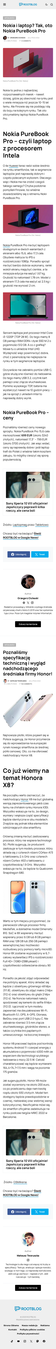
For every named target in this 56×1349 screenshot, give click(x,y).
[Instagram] (24, 1341)
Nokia (6, 245)
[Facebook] (44, 1341)
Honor (24, 799)
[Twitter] (31, 1341)
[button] (4, 4)
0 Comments (26, 41)
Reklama (45, 1325)
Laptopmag (20, 524)
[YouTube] (18, 1341)
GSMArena (20, 1182)
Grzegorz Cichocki (28, 598)
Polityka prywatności (28, 1333)
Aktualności (9, 18)
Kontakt (12, 1329)
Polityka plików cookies (32, 1329)
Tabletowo (42, 524)
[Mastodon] (37, 1341)
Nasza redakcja (29, 1325)
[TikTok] (12, 1341)
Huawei (13, 165)
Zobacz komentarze (28, 624)
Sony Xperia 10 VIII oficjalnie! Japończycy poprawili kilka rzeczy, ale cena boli (27, 507)
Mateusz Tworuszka (28, 1255)
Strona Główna (11, 1325)
